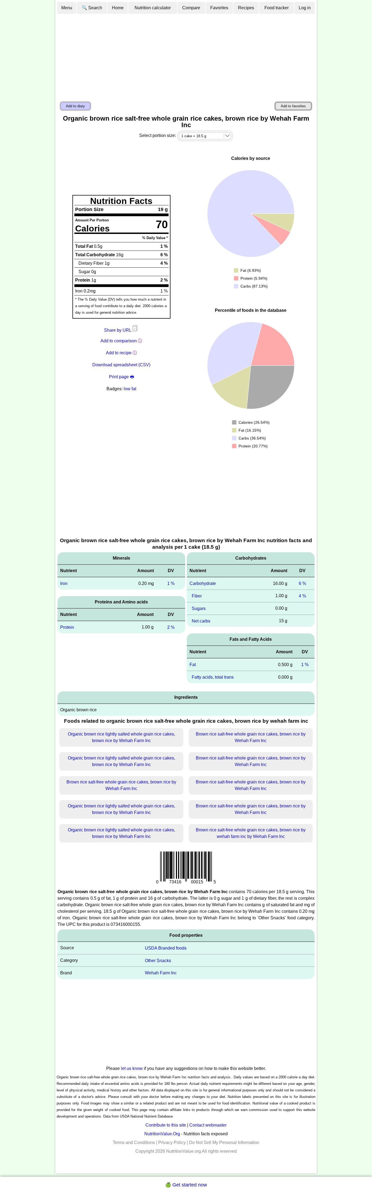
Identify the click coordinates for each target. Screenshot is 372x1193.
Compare (191, 7)
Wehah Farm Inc (161, 973)
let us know (132, 1068)
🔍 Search (92, 7)
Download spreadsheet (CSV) (121, 364)
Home (118, 7)
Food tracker (276, 7)
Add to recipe (119, 352)
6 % (302, 583)
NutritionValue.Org (162, 1133)
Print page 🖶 (121, 376)
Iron (64, 583)
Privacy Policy (172, 1142)
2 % (171, 627)
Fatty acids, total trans (213, 677)
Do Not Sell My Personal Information (224, 1142)
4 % (302, 596)
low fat (130, 388)
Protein (67, 627)
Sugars (199, 608)
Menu (66, 7)
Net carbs (201, 620)
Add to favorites (293, 106)
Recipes (246, 7)
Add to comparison (118, 340)
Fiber (197, 596)
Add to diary (75, 106)
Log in (305, 7)
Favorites (219, 7)
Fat (193, 664)
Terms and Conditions (134, 1142)
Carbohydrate (203, 583)
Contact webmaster (208, 1125)
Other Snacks (158, 960)
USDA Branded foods (166, 948)
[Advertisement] (186, 55)
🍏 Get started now (186, 1185)
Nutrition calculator (153, 7)
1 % (171, 583)
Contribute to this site (165, 1125)
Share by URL (118, 330)
